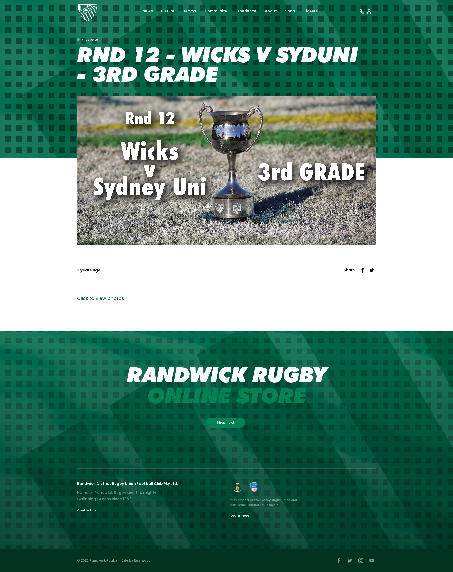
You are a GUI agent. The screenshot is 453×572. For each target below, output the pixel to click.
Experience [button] (245, 11)
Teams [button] (189, 11)
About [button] (271, 11)
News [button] (148, 11)
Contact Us (86, 510)
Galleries (91, 40)
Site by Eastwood (136, 560)
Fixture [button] (168, 11)
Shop (290, 11)
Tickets (311, 11)
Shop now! (225, 422)
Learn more (239, 515)
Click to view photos (100, 298)
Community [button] (215, 11)
